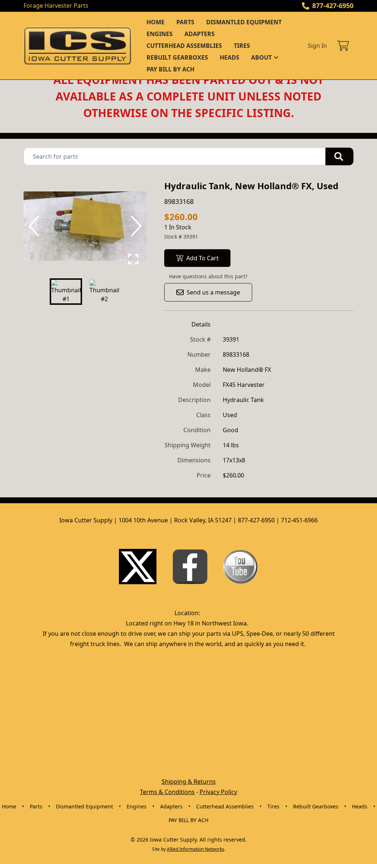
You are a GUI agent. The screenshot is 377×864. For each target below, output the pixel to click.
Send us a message (213, 292)
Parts (185, 22)
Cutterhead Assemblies (184, 46)
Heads (229, 57)
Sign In (317, 46)
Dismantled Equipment (244, 22)
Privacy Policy (218, 792)
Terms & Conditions (167, 792)
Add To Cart (202, 258)
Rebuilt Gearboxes (177, 57)
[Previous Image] (35, 226)
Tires (242, 46)
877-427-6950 (332, 5)
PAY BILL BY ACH (170, 69)
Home (156, 22)
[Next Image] (135, 226)
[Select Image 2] (104, 291)
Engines (160, 34)
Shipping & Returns (189, 781)
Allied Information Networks (195, 849)
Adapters (199, 34)
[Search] (339, 156)
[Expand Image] (133, 259)
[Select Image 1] (66, 291)
